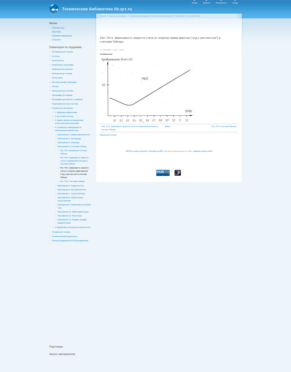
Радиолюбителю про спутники (65, 104)
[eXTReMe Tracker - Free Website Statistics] (178, 175)
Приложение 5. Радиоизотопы (71, 186)
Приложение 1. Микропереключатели (74, 135)
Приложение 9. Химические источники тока (74, 206)
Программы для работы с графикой (67, 99)
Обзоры (55, 86)
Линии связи (57, 78)
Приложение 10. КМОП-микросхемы (73, 212)
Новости (206, 3)
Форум (194, 3)
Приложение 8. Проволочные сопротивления (70, 199)
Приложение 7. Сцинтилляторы (71, 194)
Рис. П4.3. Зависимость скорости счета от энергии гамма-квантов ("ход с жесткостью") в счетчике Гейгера (74, 172)
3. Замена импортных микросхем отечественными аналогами (69, 122)
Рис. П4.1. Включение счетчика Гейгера (73, 152)
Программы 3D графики (62, 95)
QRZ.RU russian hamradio (136, 151)
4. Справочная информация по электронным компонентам (68, 129)
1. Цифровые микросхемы (66, 112)
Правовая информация (62, 36)
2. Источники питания (64, 116)
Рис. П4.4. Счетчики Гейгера (72, 181)
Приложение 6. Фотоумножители (72, 190)
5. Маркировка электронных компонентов (72, 227)
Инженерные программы (63, 65)
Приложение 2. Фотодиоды (69, 139)
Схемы (235, 3)
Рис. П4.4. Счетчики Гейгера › (224, 126)
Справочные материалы (62, 108)
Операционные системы (62, 91)
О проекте (56, 40)
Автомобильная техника (62, 52)
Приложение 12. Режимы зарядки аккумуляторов (72, 221)
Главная (103, 16)
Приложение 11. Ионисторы (70, 216)
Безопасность (58, 60)
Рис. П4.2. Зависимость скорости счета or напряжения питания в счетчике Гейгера (74, 161)
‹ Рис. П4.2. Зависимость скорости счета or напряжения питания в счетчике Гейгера (129, 128)
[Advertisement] (72, 291)
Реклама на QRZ (156, 151)
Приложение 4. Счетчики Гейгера (72, 146)
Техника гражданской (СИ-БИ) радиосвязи (70, 241)
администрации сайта (202, 151)
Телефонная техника (61, 232)
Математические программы (64, 82)
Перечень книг (58, 28)
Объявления (221, 3)
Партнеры (56, 32)
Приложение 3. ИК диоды (69, 142)
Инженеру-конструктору (62, 69)
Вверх (167, 126)
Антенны (56, 56)
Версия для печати (108, 135)
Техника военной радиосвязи (64, 236)
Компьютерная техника (62, 73)
